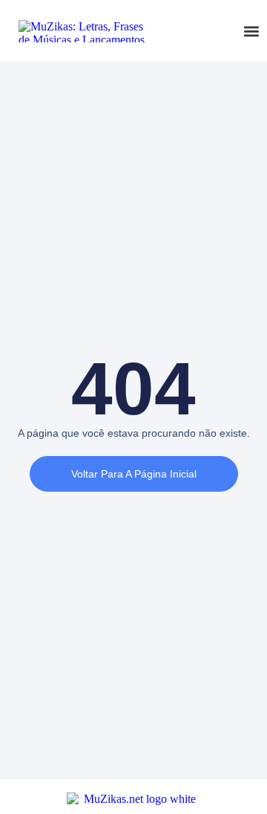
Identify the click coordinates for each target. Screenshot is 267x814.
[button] (251, 31)
